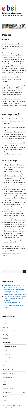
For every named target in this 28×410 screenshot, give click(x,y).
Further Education (9, 369)
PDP (4, 385)
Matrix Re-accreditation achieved (14, 289)
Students (8, 362)
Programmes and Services (10, 331)
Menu (4, 20)
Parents (8, 354)
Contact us (5, 400)
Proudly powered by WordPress (10, 407)
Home (4, 323)
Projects (5, 396)
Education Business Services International (12, 14)
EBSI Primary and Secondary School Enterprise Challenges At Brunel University (15, 298)
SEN (4, 365)
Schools (7, 358)
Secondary (6, 342)
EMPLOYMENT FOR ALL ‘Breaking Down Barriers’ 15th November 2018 (14, 305)
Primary (5, 338)
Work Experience (10, 346)
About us (5, 327)
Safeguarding (7, 377)
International (7, 392)
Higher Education (8, 373)
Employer (6, 335)
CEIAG (5, 381)
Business (8, 350)
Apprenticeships (8, 388)
